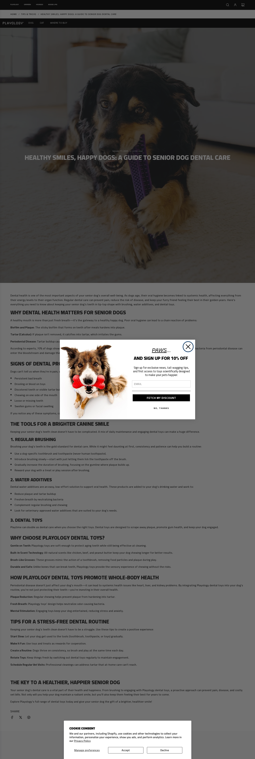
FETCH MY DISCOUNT (161, 397)
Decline (164, 750)
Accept (126, 750)
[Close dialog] (188, 346)
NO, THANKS (161, 408)
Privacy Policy (82, 740)
